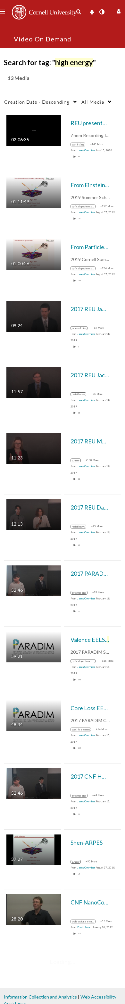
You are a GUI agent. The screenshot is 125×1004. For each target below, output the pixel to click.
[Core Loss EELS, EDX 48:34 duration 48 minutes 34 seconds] (33, 715)
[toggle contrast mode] (102, 12)
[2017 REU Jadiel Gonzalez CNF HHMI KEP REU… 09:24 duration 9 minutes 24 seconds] (33, 316)
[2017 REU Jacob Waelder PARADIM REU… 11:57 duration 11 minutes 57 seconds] (33, 382)
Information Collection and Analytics (40, 997)
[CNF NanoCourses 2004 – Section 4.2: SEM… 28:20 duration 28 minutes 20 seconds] (33, 909)
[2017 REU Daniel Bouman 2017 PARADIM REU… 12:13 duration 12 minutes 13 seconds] (33, 514)
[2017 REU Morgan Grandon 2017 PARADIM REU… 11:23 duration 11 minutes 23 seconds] (33, 448)
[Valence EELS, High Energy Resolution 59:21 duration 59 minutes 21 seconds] (33, 646)
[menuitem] (78, 12)
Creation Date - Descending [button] (37, 102)
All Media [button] (92, 102)
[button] (117, 10)
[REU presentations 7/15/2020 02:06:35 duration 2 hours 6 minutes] (33, 130)
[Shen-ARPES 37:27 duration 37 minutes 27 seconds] (33, 849)
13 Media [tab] (18, 78)
